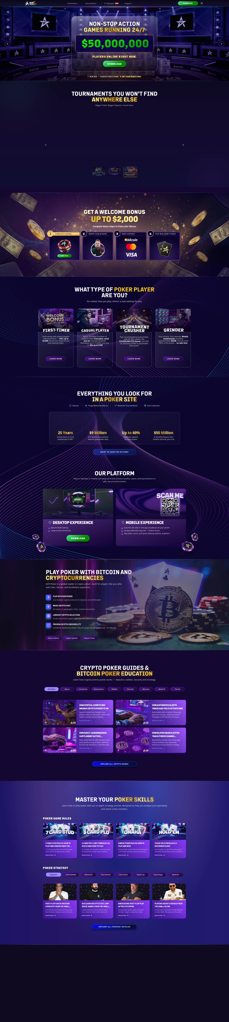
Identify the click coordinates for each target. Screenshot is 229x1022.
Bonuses (146, 689)
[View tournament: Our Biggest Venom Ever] (130, 171)
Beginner (53, 874)
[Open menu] (201, 3)
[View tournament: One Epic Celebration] (99, 172)
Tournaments (90, 3)
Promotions (72, 3)
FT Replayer (111, 3)
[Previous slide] (7, 43)
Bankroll (162, 689)
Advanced (88, 874)
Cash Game (123, 874)
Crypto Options (72, 638)
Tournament (106, 874)
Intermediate (71, 874)
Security (130, 689)
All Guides (51, 689)
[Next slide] (221, 43)
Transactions (99, 689)
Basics (67, 689)
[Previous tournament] (45, 145)
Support (128, 3)
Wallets (114, 689)
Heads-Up (141, 874)
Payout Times (89, 638)
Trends (177, 689)
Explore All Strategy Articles (114, 927)
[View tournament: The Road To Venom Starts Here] (114, 172)
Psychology (158, 874)
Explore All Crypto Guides (115, 764)
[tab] (92, 76)
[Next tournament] (183, 145)
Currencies (83, 689)
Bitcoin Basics (53, 638)
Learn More (160, 159)
